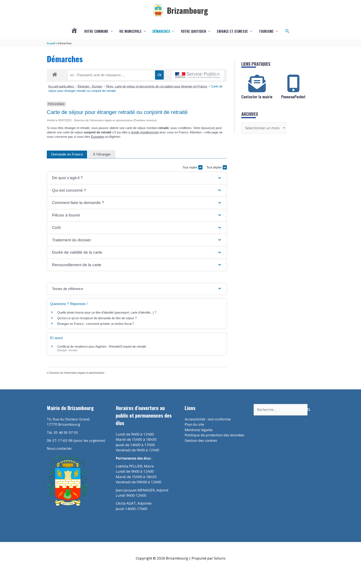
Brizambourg (187, 10)
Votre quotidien (193, 31)
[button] (287, 31)
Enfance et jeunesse (232, 31)
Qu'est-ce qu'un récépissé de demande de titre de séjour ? (97, 318)
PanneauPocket (293, 96)
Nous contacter (59, 448)
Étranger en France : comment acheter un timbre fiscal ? (95, 323)
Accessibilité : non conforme (208, 419)
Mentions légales (199, 429)
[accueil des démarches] (54, 73)
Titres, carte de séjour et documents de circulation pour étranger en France (157, 86)
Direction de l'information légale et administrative (76, 372)
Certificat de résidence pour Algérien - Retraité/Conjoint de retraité (101, 346)
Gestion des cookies (201, 440)
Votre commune (96, 31)
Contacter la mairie (256, 96)
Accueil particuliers (61, 86)
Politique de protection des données (214, 435)
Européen (97, 136)
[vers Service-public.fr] (198, 75)
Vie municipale (130, 31)
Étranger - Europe (90, 86)
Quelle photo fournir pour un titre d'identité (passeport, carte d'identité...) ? (106, 312)
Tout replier (190, 167)
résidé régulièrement (145, 132)
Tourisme (266, 31)
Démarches (161, 31)
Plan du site (194, 424)
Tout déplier (214, 167)
